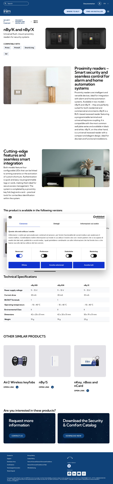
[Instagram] (84, 474)
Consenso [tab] (23, 224)
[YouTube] (79, 474)
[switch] (44, 256)
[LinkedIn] (74, 474)
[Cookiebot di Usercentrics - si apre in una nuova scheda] (95, 217)
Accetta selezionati (56, 265)
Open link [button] (11, 387)
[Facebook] (69, 474)
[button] (89, 4)
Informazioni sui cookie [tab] (89, 224)
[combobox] (16, 3)
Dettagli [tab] (57, 224)
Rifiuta (24, 265)
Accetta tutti (88, 265)
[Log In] (99, 3)
